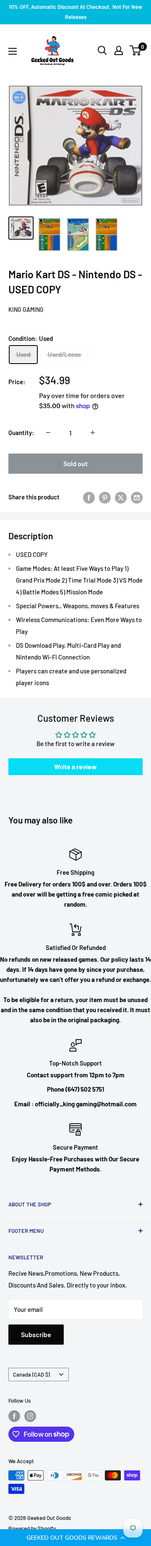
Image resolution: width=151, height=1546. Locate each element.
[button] (75, 1537)
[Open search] (102, 50)
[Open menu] (12, 51)
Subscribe (36, 1334)
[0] (135, 50)
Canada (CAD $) (31, 1374)
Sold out (75, 463)
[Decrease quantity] (48, 432)
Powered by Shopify (32, 1528)
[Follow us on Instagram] (30, 1416)
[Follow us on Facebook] (14, 1416)
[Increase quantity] (93, 432)
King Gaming (26, 309)
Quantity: (21, 432)
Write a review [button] (75, 766)
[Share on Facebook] (89, 497)
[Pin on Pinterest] (105, 497)
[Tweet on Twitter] (121, 497)
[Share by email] (137, 497)
